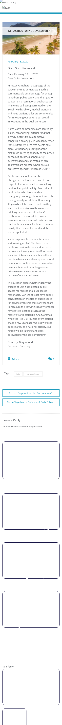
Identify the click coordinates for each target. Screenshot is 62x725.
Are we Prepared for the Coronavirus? (30, 393)
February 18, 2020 (18, 61)
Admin (15, 359)
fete (18, 373)
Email (31, 535)
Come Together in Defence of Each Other (30, 402)
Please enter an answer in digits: (31, 643)
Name (31, 486)
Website (31, 584)
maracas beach (33, 373)
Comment (31, 434)
